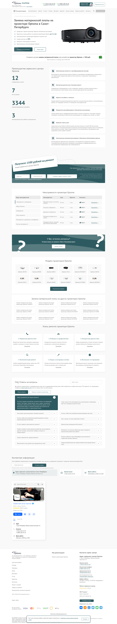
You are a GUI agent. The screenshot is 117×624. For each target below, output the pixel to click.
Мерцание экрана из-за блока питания (51, 202)
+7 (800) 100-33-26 (63, 4)
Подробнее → (95, 202)
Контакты (88, 11)
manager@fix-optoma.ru (86, 576)
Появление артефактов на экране (50, 217)
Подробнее (27, 346)
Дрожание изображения (49, 212)
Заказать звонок (58, 246)
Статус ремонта (100, 11)
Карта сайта (15, 600)
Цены (39, 11)
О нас (44, 11)
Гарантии (62, 11)
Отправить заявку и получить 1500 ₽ (62, 176)
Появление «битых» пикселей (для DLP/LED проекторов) (50, 222)
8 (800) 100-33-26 (85, 568)
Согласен (85, 619)
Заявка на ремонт (79, 11)
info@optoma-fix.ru (85, 572)
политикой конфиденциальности (35, 179)
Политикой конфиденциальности (47, 467)
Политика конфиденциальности (58, 614)
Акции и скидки (70, 11)
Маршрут (19, 514)
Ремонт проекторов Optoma (60, 557)
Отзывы (50, 11)
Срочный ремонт (32, 11)
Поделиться (81, 607)
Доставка (56, 11)
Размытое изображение (49, 207)
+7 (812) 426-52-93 (49, 4)
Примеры (14, 568)
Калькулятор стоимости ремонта (21, 590)
